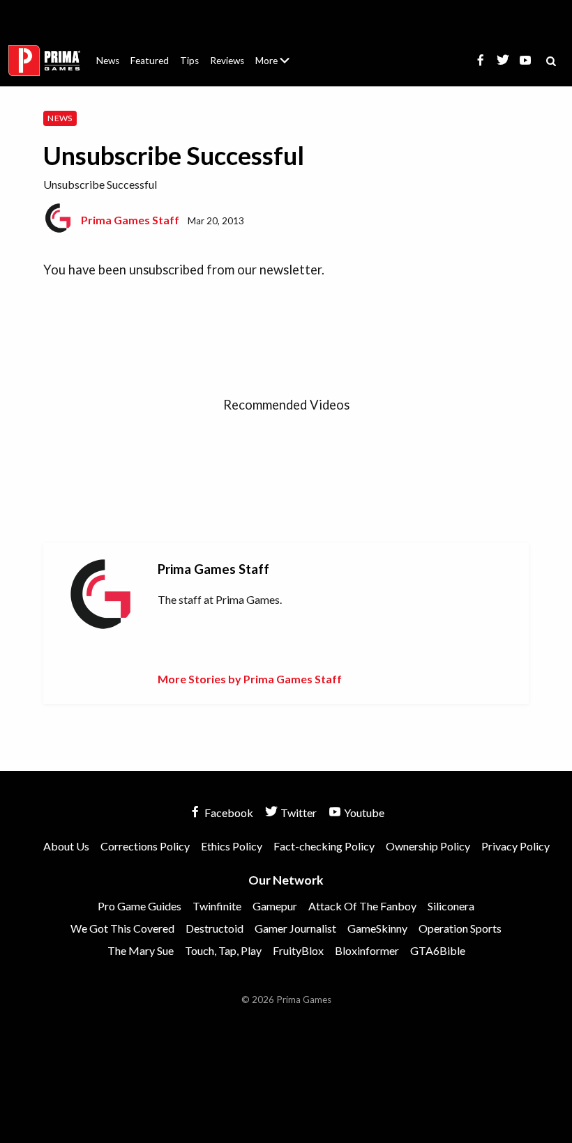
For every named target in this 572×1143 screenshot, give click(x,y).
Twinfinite (217, 905)
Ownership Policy (428, 846)
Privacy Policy (515, 846)
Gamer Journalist (295, 928)
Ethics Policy (231, 846)
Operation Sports (460, 928)
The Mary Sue (140, 950)
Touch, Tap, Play (223, 950)
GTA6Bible (437, 950)
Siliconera (451, 905)
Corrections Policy (145, 846)
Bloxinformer (367, 950)
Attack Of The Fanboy (362, 905)
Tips (189, 60)
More (280, 66)
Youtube (363, 812)
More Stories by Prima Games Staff (250, 678)
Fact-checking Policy (324, 846)
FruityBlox (298, 950)
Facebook (227, 812)
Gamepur (275, 905)
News (107, 60)
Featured (149, 60)
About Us (275, 52)
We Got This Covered (122, 928)
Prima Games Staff (130, 219)
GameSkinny (377, 928)
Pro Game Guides (139, 905)
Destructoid (214, 928)
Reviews (227, 60)
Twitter (297, 812)
